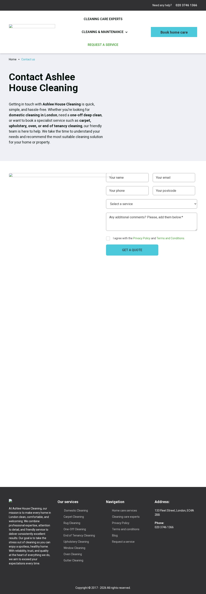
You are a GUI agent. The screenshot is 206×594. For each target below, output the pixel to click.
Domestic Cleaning (76, 510)
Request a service (103, 45)
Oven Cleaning (73, 554)
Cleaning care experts (103, 19)
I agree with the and (149, 238)
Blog (115, 535)
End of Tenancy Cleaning (79, 535)
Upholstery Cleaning (76, 541)
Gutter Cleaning (73, 560)
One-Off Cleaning (75, 529)
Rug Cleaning (72, 523)
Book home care (174, 32)
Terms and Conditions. (171, 238)
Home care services (124, 510)
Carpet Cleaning (74, 516)
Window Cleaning (74, 548)
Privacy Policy (141, 238)
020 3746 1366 (186, 5)
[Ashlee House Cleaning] (32, 32)
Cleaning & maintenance (103, 32)
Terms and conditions (125, 529)
